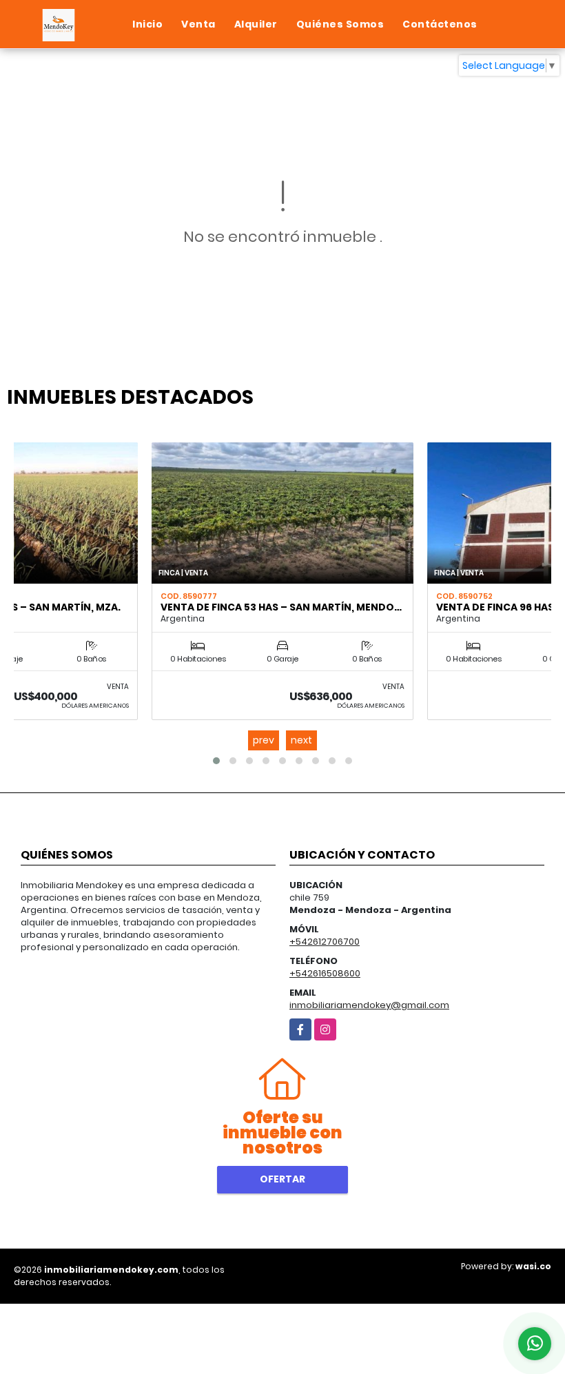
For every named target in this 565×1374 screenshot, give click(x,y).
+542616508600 (324, 973)
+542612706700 (324, 941)
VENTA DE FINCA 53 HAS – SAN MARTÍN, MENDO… (281, 607)
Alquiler (256, 24)
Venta (198, 24)
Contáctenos (439, 24)
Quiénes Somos (340, 24)
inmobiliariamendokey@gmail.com (369, 1005)
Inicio (147, 24)
